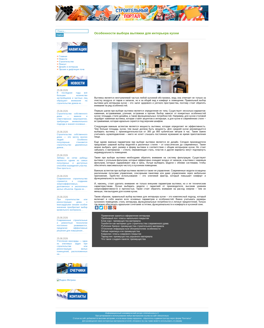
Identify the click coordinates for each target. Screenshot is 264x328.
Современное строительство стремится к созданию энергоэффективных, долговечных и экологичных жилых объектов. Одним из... (72, 183)
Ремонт (62, 64)
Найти (60, 35)
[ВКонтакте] (97, 207)
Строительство (66, 61)
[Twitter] (101, 207)
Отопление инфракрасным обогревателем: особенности (130, 228)
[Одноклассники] (105, 207)
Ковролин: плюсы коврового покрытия (121, 234)
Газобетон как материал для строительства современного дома (134, 223)
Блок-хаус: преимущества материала (121, 221)
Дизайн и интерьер (68, 66)
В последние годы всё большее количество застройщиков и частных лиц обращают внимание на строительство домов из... (72, 97)
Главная (62, 56)
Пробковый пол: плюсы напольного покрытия (125, 218)
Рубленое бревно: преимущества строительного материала (132, 226)
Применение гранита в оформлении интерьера (125, 215)
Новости (62, 59)
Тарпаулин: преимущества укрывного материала (126, 236)
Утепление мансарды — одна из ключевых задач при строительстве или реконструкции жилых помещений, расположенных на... (72, 247)
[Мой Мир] (110, 207)
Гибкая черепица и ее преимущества (120, 231)
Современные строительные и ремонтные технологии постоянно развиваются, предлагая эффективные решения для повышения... (72, 225)
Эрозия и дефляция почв (71, 69)
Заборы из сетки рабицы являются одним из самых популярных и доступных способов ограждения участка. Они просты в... (72, 163)
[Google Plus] (114, 207)
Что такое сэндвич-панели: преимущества (123, 239)
